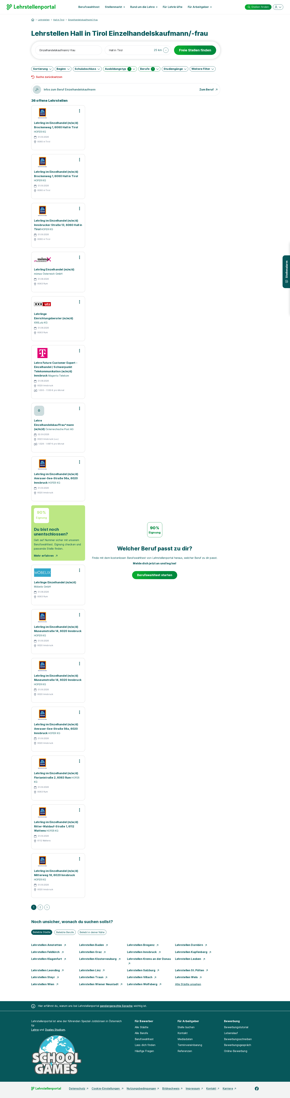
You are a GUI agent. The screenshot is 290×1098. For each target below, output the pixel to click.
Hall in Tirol (58, 19)
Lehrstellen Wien (43, 984)
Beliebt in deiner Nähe (92, 932)
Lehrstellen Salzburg (141, 970)
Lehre (35, 1029)
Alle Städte (142, 1027)
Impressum (193, 1088)
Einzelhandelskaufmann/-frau (83, 19)
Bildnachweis (170, 1088)
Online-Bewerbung (235, 1051)
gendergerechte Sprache (116, 1006)
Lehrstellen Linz (90, 970)
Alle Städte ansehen (188, 984)
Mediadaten (185, 1039)
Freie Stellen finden (195, 50)
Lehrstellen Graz (91, 952)
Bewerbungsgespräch (237, 1045)
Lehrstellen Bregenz (141, 945)
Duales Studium (55, 1029)
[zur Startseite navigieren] (32, 19)
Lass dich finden (145, 1045)
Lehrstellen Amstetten (47, 945)
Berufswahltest (89, 7)
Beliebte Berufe (65, 932)
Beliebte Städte (42, 932)
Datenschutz (77, 1088)
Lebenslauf (231, 1033)
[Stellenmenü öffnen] (80, 111)
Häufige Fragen (144, 1051)
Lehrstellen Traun (91, 977)
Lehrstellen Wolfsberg (142, 984)
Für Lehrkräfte (172, 7)
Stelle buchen (186, 1027)
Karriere (228, 1088)
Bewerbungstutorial (236, 1027)
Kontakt (183, 1033)
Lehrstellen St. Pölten (190, 970)
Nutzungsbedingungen (141, 1088)
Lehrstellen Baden (92, 945)
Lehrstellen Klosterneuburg (98, 959)
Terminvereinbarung (190, 1045)
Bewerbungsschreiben (238, 1039)
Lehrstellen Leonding (45, 970)
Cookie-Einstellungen (106, 1088)
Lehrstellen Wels (187, 977)
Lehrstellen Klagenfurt (47, 959)
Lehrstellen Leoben (188, 959)
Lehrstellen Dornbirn (189, 945)
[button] (161, 50)
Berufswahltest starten (154, 575)
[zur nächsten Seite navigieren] (47, 907)
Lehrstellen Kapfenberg (191, 952)
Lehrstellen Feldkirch (45, 952)
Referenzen (185, 1051)
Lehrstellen (44, 19)
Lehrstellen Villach (140, 977)
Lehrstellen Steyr (43, 977)
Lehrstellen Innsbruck (142, 952)
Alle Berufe (141, 1033)
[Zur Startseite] (31, 7)
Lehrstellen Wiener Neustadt (99, 984)
